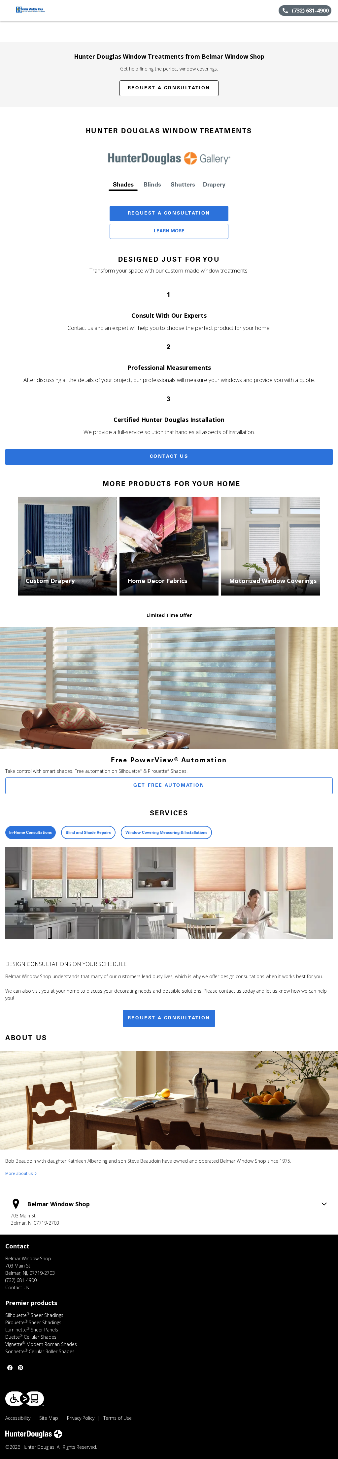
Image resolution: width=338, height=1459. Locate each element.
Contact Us (169, 456)
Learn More (169, 231)
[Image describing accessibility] (24, 1399)
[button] (8, 11)
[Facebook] (10, 1367)
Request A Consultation (169, 213)
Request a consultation (169, 1018)
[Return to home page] (35, 10)
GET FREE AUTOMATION (168, 785)
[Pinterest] (20, 1367)
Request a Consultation (169, 88)
